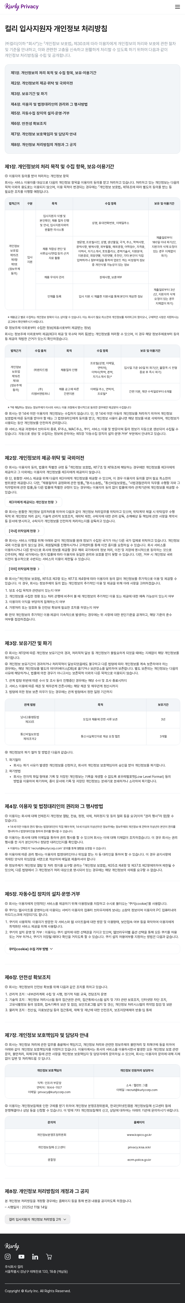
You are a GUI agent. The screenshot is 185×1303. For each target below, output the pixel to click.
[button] (92, 949)
